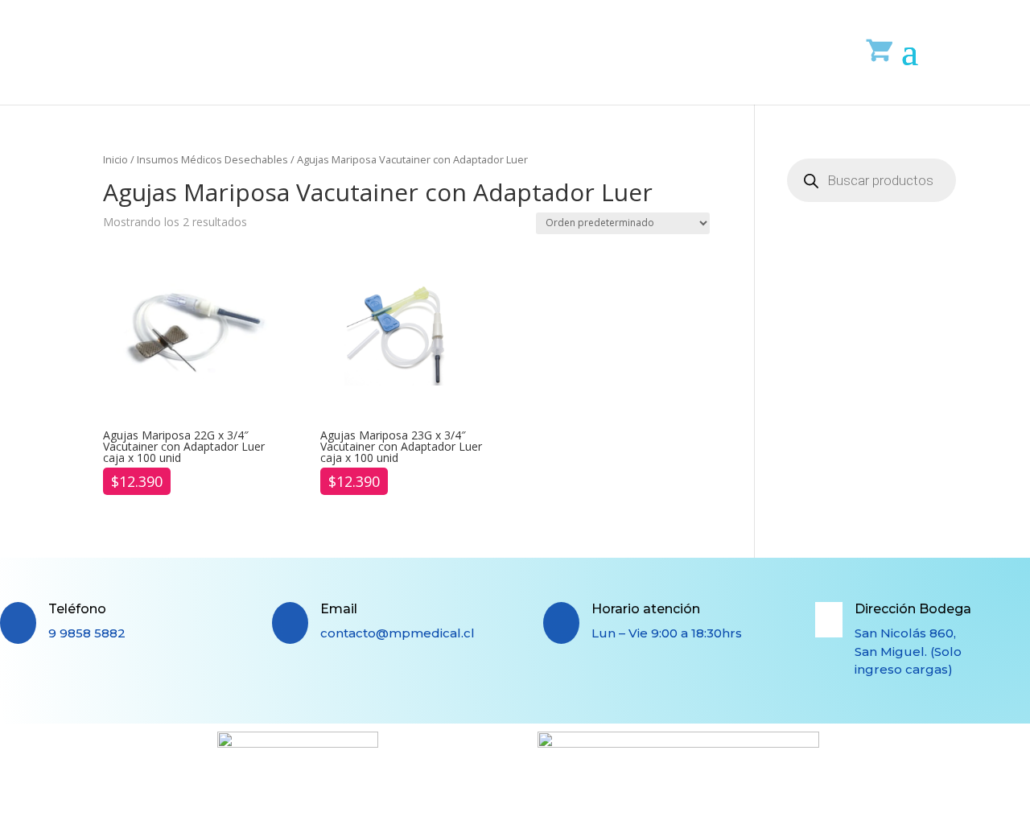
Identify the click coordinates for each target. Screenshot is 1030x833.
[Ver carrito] (880, 49)
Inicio (115, 159)
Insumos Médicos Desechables (212, 159)
